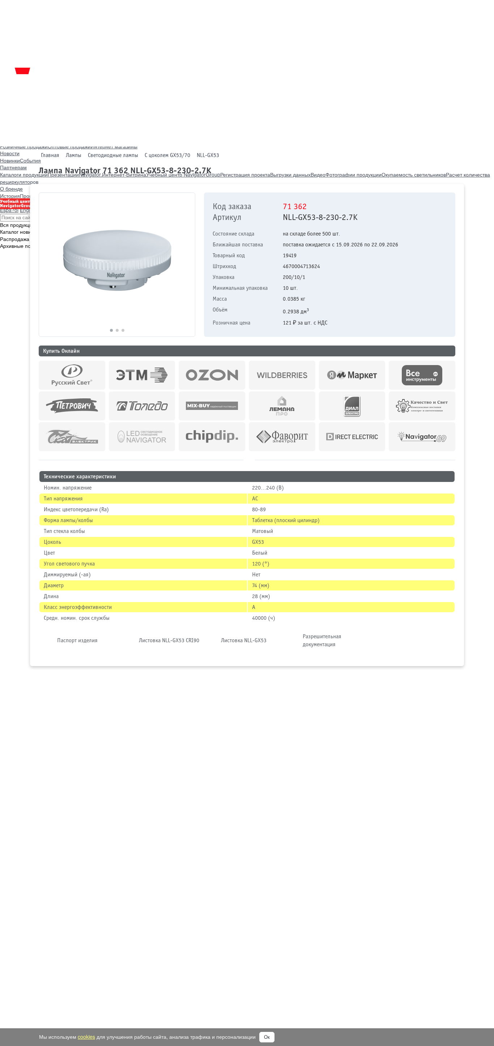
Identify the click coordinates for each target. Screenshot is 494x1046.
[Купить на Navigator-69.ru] (422, 436)
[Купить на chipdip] (212, 436)
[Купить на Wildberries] (282, 375)
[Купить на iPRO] (142, 375)
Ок (267, 1037)
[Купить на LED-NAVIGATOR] (142, 436)
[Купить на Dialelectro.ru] (352, 405)
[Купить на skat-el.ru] (72, 436)
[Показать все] (249, 459)
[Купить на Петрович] (72, 405)
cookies (86, 1036)
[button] (186, 265)
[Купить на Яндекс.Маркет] (352, 375)
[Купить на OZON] (212, 375)
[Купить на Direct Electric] (352, 436)
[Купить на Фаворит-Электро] (282, 436)
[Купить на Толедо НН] (142, 405)
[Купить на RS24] (72, 375)
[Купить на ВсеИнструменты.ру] (422, 375)
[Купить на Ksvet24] (422, 405)
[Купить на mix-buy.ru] (212, 405)
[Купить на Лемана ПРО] (282, 405)
